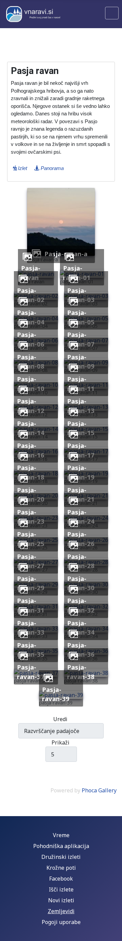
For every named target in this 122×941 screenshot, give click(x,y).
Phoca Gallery (99, 790)
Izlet (22, 168)
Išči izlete (61, 889)
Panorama (51, 168)
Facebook (61, 878)
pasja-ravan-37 (30, 672)
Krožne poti (61, 867)
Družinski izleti (61, 857)
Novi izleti (61, 900)
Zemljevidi (61, 911)
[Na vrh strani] (113, 932)
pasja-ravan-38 (81, 672)
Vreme (61, 835)
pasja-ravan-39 (55, 694)
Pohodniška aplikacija (61, 846)
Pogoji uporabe (61, 922)
